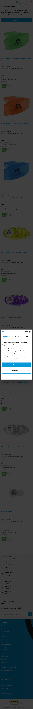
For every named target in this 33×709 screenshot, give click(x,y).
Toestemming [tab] (6, 336)
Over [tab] (27, 336)
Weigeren (16, 375)
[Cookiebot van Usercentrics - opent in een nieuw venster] (23, 332)
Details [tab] (16, 336)
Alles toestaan (16, 365)
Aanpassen (15, 370)
